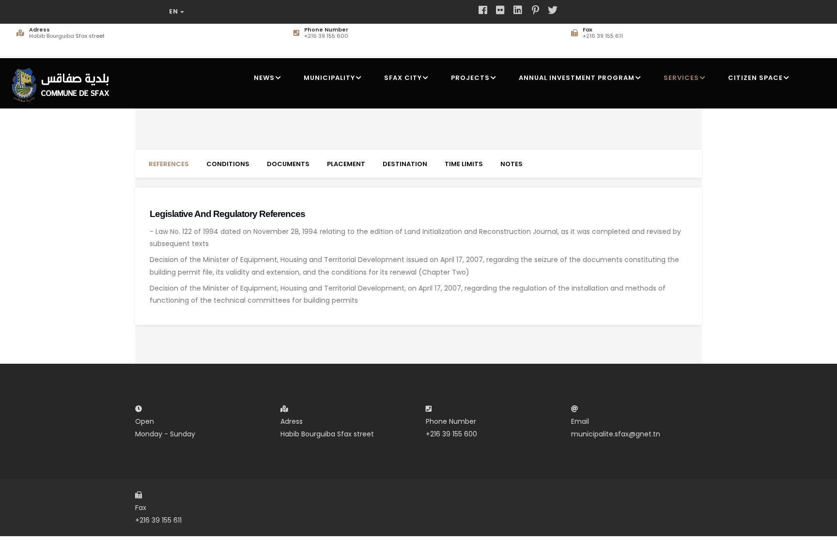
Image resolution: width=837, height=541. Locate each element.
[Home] (63, 81)
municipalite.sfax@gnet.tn (615, 434)
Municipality (329, 77)
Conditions (227, 164)
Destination (405, 164)
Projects (470, 77)
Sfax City (403, 77)
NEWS (264, 77)
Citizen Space (755, 77)
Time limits (464, 164)
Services (681, 77)
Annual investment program (577, 77)
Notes (511, 164)
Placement (346, 164)
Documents (288, 164)
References (169, 164)
